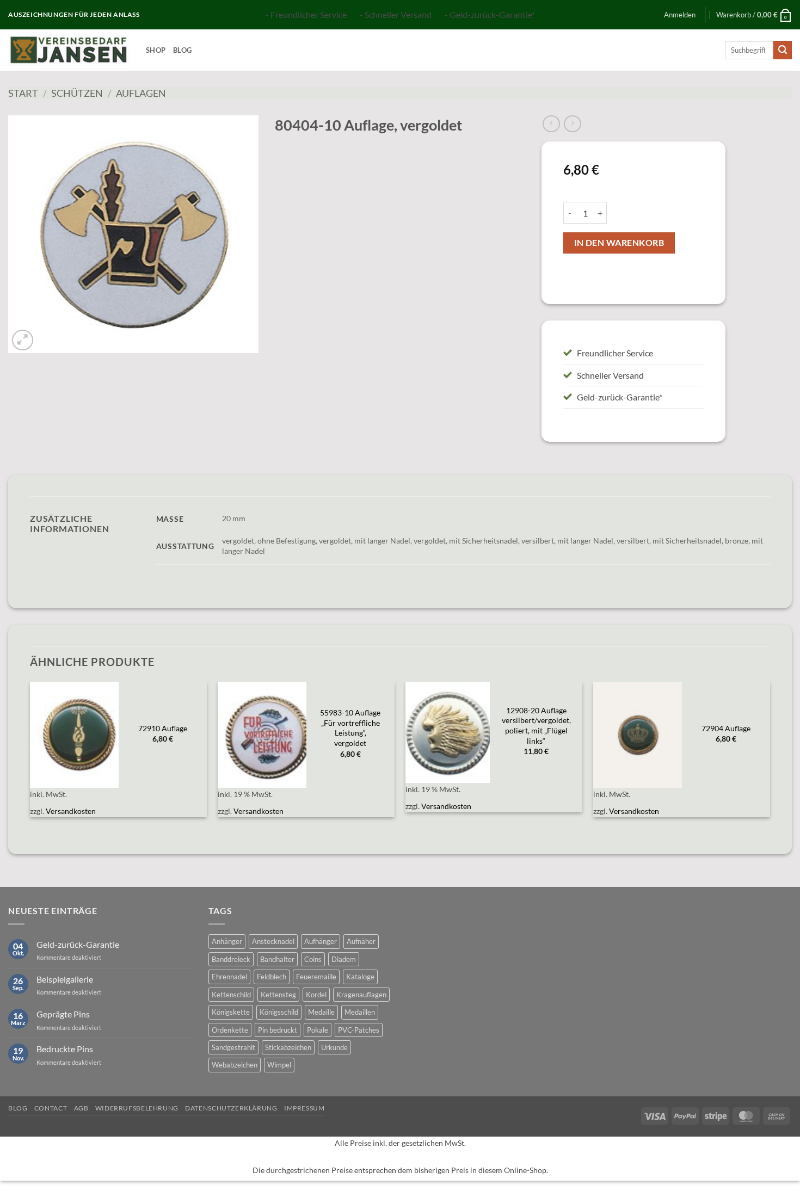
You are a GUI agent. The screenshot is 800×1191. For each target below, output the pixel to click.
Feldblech (271, 976)
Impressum (304, 1108)
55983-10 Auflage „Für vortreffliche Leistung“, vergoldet (350, 728)
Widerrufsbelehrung (137, 1108)
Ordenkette (230, 1030)
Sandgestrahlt (233, 1047)
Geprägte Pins (63, 1014)
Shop (155, 50)
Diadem (343, 959)
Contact (50, 1108)
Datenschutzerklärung (231, 1108)
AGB (81, 1108)
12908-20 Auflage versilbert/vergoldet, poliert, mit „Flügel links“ (536, 725)
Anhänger (227, 941)
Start (23, 93)
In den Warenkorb (619, 243)
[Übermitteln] (782, 50)
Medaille (321, 1012)
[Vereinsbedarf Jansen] (69, 50)
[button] (680, 15)
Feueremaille (316, 976)
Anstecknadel (273, 941)
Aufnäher (361, 941)
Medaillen (359, 1012)
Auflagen (141, 93)
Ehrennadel (229, 976)
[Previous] (30, 756)
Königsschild (279, 1012)
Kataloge (360, 976)
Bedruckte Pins (64, 1049)
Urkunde (334, 1047)
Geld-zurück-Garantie (77, 944)
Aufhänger (320, 941)
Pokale (317, 1030)
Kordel (316, 994)
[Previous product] (572, 123)
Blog (182, 50)
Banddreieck (231, 959)
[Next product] (551, 123)
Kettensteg (278, 994)
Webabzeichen (234, 1064)
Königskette (231, 1012)
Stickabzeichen (288, 1047)
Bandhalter (277, 959)
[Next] (769, 756)
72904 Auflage (725, 728)
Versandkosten (71, 811)
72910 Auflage (162, 728)
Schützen (77, 93)
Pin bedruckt (277, 1030)
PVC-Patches (358, 1030)
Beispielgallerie (64, 979)
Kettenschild (231, 994)
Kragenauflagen (361, 994)
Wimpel (279, 1064)
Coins (313, 959)
